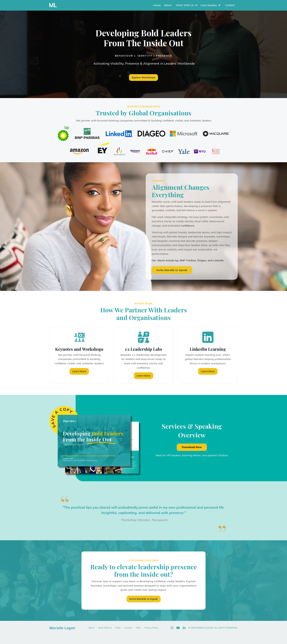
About (167, 5)
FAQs (118, 627)
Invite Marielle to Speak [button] (172, 270)
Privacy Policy (151, 627)
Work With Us (105, 627)
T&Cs (138, 627)
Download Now (192, 447)
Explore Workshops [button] (143, 77)
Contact (230, 5)
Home (157, 5)
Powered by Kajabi (228, 636)
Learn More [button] (79, 371)
